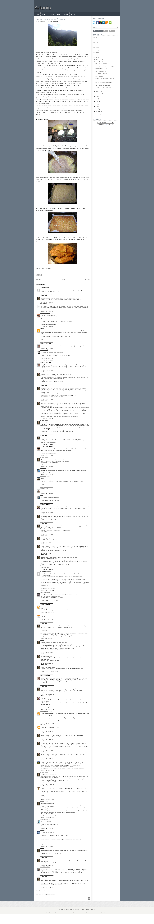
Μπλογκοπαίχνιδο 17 (100, 76)
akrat (41, 614)
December (98, 59)
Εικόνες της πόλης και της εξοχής (104, 66)
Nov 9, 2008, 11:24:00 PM (46, 542)
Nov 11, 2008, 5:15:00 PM (46, 846)
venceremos (44, 303)
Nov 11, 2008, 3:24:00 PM (46, 828)
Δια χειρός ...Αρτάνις (101, 73)
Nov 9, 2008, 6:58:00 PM (46, 466)
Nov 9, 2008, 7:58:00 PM (46, 487)
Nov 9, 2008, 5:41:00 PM (46, 444)
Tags (105, 31)
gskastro (42, 759)
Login (58, 14)
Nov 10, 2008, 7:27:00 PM (46, 750)
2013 (95, 45)
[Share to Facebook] (41, 275)
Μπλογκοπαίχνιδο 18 (101, 68)
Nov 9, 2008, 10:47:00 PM (46, 512)
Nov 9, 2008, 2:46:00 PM (46, 311)
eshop (43, 14)
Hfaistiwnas (43, 504)
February (98, 111)
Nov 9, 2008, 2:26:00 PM (46, 302)
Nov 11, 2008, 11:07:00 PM (46, 887)
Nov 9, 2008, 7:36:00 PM (46, 474)
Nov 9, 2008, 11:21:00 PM (46, 522)
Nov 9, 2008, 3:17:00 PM (46, 361)
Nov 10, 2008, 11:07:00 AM (46, 638)
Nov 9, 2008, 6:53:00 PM (46, 455)
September (99, 93)
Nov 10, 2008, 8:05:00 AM (47, 612)
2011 (95, 50)
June (97, 101)
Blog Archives (97, 31)
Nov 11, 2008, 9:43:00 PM (46, 865)
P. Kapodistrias (44, 711)
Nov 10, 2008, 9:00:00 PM (47, 770)
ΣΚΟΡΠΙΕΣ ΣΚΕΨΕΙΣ (45, 867)
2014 (95, 42)
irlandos (42, 786)
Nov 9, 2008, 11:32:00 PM (46, 569)
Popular (112, 31)
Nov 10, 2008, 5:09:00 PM (47, 709)
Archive (51, 14)
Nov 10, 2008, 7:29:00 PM (46, 758)
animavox (43, 468)
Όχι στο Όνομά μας (100, 71)
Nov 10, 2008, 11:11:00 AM (46, 652)
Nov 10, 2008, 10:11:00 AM (46, 622)
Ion (94, 909)
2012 (95, 47)
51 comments (54, 21)
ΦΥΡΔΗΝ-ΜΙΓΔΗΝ (45, 313)
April (97, 106)
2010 (95, 52)
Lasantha (58, 911)
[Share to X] (40, 275)
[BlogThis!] (38, 275)
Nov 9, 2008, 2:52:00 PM (46, 326)
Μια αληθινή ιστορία (101, 63)
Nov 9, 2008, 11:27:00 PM (46, 553)
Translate (110, 124)
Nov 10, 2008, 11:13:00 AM (46, 663)
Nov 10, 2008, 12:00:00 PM (47, 685)
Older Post (87, 279)
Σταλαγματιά (44, 350)
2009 (95, 55)
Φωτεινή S (43, 476)
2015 (95, 40)
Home (63, 279)
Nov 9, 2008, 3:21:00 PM (46, 370)
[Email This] (36, 275)
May (97, 104)
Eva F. (41, 495)
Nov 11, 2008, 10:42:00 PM (46, 875)
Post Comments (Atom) (49, 894)
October (98, 91)
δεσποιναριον (44, 343)
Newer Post (38, 279)
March (97, 109)
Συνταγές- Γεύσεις (45, 21)
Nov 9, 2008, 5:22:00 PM (46, 384)
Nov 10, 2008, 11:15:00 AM (46, 674)
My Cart (73, 14)
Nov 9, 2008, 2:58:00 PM (46, 342)
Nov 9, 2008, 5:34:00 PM (46, 418)
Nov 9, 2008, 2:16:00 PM (46, 294)
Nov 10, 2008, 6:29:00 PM (47, 723)
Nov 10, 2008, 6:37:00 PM (46, 731)
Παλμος (42, 830)
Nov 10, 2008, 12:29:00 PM (47, 694)
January (98, 114)
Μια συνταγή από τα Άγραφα (50, 19)
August (97, 96)
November (98, 61)
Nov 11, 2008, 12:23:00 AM (47, 799)
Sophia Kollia (44, 604)
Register (65, 14)
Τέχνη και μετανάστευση (102, 85)
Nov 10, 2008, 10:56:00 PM (47, 784)
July (97, 98)
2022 (95, 37)
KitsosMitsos (44, 724)
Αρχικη (37, 14)
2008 (95, 57)
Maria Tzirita (43, 675)
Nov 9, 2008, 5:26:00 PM (46, 399)
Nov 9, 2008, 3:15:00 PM (46, 348)
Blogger (82, 909)
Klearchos (43, 488)
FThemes (44, 911)
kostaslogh (43, 592)
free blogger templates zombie (89, 911)
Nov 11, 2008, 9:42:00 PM (46, 856)
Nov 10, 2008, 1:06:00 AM (46, 603)
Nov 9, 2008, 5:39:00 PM (46, 434)
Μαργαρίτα (43, 819)
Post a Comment (40, 890)
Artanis (43, 7)
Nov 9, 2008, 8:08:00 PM (46, 493)
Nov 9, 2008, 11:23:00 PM (46, 534)
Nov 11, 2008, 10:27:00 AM (47, 817)
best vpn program (102, 911)
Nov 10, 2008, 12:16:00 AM (47, 590)
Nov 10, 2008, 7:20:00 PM (46, 739)
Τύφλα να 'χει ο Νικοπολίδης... (103, 87)
